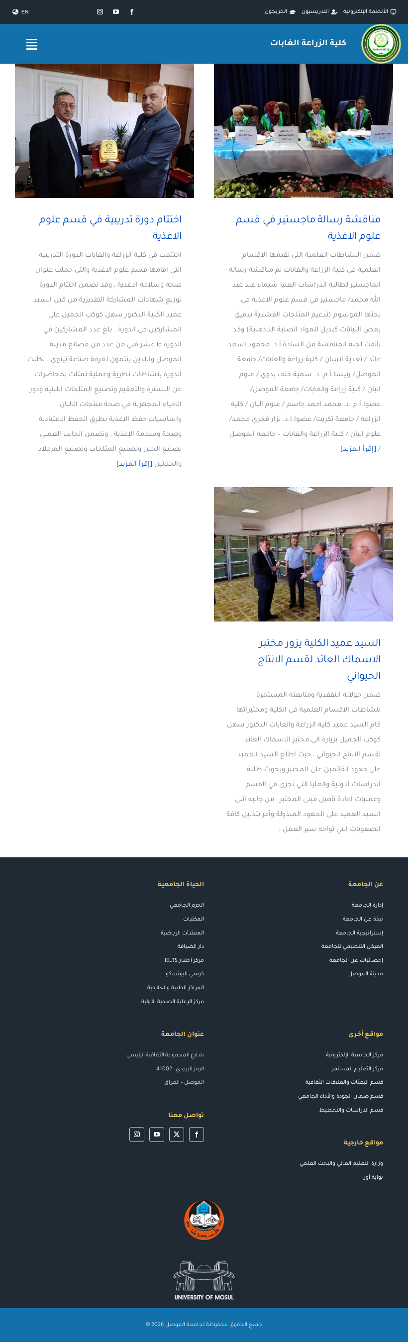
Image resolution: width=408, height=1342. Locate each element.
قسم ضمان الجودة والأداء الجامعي (340, 1097)
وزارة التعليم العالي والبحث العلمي (341, 1164)
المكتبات (193, 920)
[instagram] (100, 12)
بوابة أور (373, 1178)
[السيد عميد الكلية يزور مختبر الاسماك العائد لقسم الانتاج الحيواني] (303, 554)
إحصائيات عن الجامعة (356, 961)
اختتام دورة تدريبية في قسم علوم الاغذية (119, 131)
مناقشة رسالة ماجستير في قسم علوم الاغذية (318, 131)
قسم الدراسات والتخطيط (351, 1111)
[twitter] (176, 1134)
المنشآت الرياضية (182, 933)
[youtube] (116, 12)
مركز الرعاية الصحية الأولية (172, 1002)
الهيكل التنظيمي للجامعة (352, 947)
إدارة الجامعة (367, 906)
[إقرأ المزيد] (358, 449)
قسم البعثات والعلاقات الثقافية (344, 1083)
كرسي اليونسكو (185, 974)
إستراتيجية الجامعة (359, 933)
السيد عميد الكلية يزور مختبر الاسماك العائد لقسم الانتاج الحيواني (318, 554)
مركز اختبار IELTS (184, 961)
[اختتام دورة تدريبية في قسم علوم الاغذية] (104, 131)
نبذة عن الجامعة (363, 920)
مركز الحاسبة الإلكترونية (354, 1055)
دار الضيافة (191, 947)
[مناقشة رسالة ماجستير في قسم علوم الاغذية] (303, 131)
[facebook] (132, 12)
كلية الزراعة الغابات (308, 43)
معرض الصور (289, 131)
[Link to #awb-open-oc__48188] (31, 44)
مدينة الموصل (365, 974)
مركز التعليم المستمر (357, 1069)
